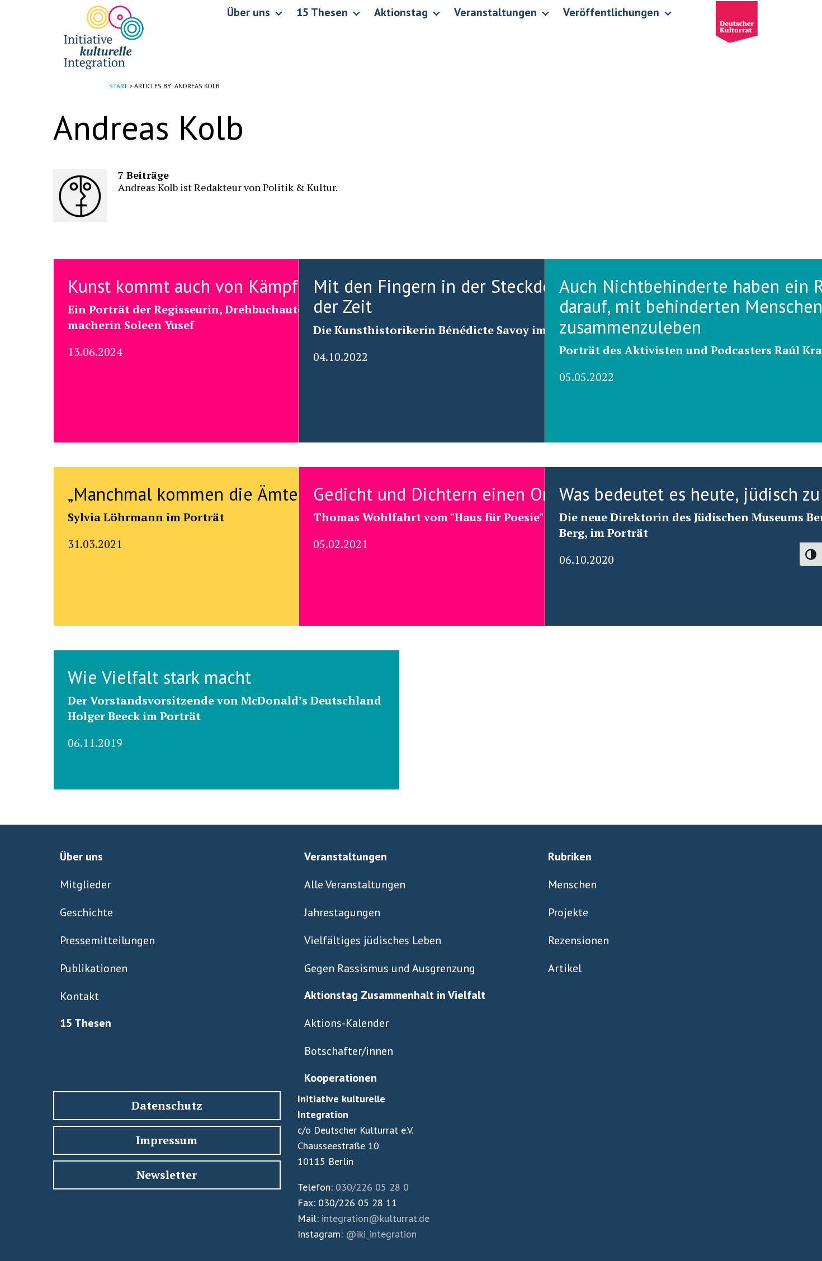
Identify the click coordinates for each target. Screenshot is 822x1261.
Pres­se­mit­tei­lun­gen (107, 940)
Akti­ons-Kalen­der (346, 1023)
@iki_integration (381, 1233)
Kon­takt (79, 996)
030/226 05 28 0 (372, 1187)
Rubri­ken (570, 856)
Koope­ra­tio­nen (340, 1077)
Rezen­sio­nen (578, 940)
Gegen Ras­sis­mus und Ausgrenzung (389, 968)
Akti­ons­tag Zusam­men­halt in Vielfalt (394, 995)
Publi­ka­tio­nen (93, 968)
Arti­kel (565, 968)
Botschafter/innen (348, 1051)
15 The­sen (85, 1023)
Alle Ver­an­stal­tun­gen (354, 884)
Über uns (81, 856)
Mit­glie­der (85, 884)
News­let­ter (166, 1174)
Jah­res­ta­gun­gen (342, 912)
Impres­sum (166, 1140)
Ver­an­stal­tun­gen (345, 856)
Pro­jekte (568, 912)
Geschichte (86, 912)
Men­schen (572, 884)
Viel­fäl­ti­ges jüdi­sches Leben (372, 940)
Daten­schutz (166, 1105)
